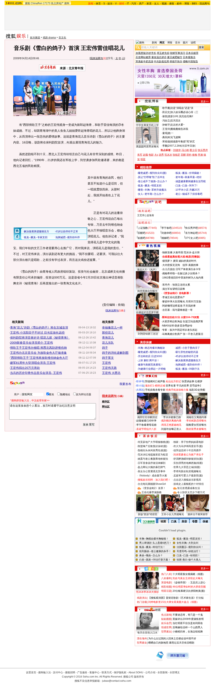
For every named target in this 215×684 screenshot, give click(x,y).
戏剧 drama (49, 37)
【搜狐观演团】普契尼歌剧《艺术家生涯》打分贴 (176, 597)
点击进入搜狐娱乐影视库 (187, 479)
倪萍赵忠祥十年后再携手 (187, 450)
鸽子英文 (108, 357)
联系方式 (107, 672)
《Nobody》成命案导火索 (152, 475)
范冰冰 (168, 154)
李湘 (200, 154)
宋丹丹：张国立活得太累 (176, 284)
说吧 (193, 42)
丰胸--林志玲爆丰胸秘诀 (151, 347)
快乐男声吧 (191, 227)
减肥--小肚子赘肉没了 (188, 347)
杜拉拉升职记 (173, 381)
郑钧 (188, 154)
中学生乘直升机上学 (147, 125)
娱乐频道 (35, 37)
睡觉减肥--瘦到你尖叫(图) (152, 173)
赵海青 (150, 215)
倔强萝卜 (167, 260)
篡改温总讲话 (158, 57)
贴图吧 (141, 238)
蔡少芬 (193, 150)
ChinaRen (36, 3)
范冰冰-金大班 (192, 252)
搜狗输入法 (44, 672)
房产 (141, 3)
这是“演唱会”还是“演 (181, 108)
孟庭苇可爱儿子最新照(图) (188, 475)
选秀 (161, 154)
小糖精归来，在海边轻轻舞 (188, 631)
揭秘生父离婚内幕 (196, 417)
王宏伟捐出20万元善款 (25, 367)
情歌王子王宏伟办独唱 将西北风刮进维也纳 (38, 347)
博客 (186, 3)
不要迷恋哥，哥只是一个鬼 (188, 614)
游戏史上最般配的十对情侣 (188, 483)
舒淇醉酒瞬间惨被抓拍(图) (188, 458)
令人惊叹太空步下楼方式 (191, 492)
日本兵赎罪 (192, 53)
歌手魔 (166, 108)
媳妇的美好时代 (187, 260)
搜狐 (27, 3)
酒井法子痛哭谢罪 (197, 514)
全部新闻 (162, 672)
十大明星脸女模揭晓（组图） (189, 574)
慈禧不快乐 (176, 61)
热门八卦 (166, 574)
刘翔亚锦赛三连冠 (148, 333)
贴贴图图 (166, 619)
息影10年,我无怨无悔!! (180, 116)
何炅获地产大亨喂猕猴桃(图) (154, 442)
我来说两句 (96, 58)
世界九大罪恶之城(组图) (186, 467)
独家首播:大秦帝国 (172, 252)
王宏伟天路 (109, 367)
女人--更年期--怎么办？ (151, 193)
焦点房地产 (57, 3)
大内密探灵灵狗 (171, 265)
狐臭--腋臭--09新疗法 (187, 368)
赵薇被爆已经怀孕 (146, 420)
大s (156, 154)
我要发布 (125, 384)
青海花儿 (108, 337)
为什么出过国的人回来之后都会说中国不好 (172, 638)
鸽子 (105, 347)
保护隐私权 (120, 672)
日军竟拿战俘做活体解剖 (151, 463)
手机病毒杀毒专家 (155, 389)
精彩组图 (166, 586)
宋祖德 (166, 141)
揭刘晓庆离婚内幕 (171, 420)
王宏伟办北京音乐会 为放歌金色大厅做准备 (38, 352)
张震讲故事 (188, 381)
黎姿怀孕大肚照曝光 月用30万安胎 (181, 301)
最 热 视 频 (153, 245)
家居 (149, 3)
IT (128, 3)
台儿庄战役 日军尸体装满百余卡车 (181, 269)
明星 (143, 159)
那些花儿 (108, 332)
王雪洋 (166, 128)
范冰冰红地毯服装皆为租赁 (153, 454)
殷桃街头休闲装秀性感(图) (152, 450)
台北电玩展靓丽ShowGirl (152, 483)
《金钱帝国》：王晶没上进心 (189, 582)
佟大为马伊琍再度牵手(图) (188, 446)
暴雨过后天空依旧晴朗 (181, 642)
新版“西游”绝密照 (147, 514)
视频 (164, 3)
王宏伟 (106, 362)
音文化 (62, 37)
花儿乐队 (108, 342)
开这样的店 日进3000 (150, 356)
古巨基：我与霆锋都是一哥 (177, 309)
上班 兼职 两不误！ (148, 360)
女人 (156, 3)
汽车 (133, 3)
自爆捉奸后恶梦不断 (147, 312)
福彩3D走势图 (197, 389)
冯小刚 (185, 150)
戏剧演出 (142, 597)
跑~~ (170, 133)
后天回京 (175, 120)
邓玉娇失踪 (163, 53)
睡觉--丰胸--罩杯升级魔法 (152, 189)
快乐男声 (203, 150)
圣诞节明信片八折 (146, 429)
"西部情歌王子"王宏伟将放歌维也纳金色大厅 (39, 357)
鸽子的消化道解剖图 (115, 352)
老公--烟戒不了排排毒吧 (189, 193)
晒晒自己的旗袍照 (158, 642)
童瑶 (164, 133)
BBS (194, 3)
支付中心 (58, 672)
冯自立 (166, 120)
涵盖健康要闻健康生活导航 (191, 181)
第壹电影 (166, 582)
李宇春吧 (166, 227)
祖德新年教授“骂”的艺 (182, 141)
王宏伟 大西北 (111, 373)
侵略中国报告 (190, 61)
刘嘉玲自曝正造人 (171, 429)
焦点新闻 (166, 614)
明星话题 (166, 590)
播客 (171, 3)
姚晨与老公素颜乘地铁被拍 (153, 458)
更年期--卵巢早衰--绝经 (189, 177)
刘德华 (177, 150)
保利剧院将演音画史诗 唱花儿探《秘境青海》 (40, 337)
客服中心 (94, 672)
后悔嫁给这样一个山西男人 (188, 627)
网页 (162, 42)
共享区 (140, 389)
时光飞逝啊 (174, 137)
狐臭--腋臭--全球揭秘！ (189, 173)
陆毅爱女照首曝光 (196, 424)
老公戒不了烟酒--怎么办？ (152, 181)
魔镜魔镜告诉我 (179, 128)
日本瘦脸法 (189, 57)
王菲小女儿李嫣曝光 (172, 514)
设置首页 (31, 672)
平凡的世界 (182, 385)
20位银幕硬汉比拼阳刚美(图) (189, 590)
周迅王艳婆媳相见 (171, 424)
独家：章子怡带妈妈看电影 (188, 442)
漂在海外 (142, 638)
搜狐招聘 (70, 672)
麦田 (175, 260)
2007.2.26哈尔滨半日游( (181, 145)
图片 (185, 42)
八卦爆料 (166, 578)
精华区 (106, 401)
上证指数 (143, 227)
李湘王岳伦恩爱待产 (173, 297)
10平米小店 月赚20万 (188, 189)
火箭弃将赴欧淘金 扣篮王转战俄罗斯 (182, 321)
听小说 (140, 385)
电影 (151, 154)
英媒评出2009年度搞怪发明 (188, 619)
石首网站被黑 (143, 57)
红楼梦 (198, 381)
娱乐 (110, 3)
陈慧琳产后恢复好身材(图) (152, 446)
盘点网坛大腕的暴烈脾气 (151, 467)
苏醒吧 (141, 232)
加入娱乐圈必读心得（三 (184, 112)
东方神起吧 (191, 232)
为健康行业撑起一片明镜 (152, 368)
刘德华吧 (166, 232)
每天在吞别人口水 (147, 632)
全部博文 (175, 672)
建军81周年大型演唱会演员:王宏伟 (32, 362)
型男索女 (166, 631)
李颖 (164, 145)
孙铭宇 (166, 124)
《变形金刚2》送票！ (154, 488)
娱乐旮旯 (166, 623)
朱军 (139, 154)
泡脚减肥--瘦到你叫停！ (189, 364)
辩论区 (106, 406)
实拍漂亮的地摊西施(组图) (188, 463)
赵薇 (145, 154)
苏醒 (183, 154)
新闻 (154, 42)
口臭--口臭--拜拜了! (186, 185)
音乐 (177, 42)
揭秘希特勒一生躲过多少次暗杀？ (181, 273)
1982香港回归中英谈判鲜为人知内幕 (182, 277)
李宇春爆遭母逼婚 (146, 424)
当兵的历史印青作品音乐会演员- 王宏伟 (36, 373)
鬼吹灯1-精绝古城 (155, 385)
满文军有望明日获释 (173, 288)
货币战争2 (195, 385)
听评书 (140, 381)
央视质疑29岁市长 (146, 53)
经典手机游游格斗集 (177, 389)
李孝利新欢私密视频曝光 (187, 471)
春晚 (194, 154)
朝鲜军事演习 (177, 53)
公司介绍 (150, 672)
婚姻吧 (165, 238)
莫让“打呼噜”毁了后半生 (151, 177)
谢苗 (164, 116)
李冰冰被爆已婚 (172, 417)
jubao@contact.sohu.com (116, 680)
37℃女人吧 (191, 238)
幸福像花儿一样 (112, 327)
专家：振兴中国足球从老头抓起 (179, 329)
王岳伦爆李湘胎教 (152, 492)
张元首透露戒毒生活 (188, 488)
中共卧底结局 (161, 61)
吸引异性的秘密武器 (187, 352)
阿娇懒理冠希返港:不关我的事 (179, 305)
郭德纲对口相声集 (155, 381)
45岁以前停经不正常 (187, 356)
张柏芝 (176, 154)
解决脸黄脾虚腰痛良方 (188, 360)
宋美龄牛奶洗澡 (144, 61)
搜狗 (66, 3)
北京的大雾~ (177, 124)
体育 (98, 3)
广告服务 (82, 672)
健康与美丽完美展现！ (150, 364)
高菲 (164, 137)
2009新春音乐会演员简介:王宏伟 (31, 342)
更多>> (205, 101)
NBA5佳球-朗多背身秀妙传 (177, 325)
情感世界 (166, 627)
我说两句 (204, 3)
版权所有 (139, 676)
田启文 (166, 112)
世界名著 (171, 385)
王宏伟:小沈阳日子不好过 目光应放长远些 (37, 332)
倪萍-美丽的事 (190, 265)
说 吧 (158, 202)
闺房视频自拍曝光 (147, 291)
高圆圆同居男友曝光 (147, 146)
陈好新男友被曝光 (196, 429)
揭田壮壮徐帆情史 (147, 417)
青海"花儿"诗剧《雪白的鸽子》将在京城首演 (39, 327)
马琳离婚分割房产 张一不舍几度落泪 (182, 334)
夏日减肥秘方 (174, 57)
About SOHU (135, 672)
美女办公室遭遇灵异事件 (151, 471)
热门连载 (142, 602)
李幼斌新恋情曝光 (196, 420)
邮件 (179, 3)
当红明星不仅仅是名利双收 (188, 623)
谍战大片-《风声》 (147, 269)
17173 (46, 3)
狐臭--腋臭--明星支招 (149, 185)
